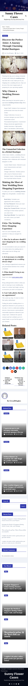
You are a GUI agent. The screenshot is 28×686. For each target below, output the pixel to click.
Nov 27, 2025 (19, 491)
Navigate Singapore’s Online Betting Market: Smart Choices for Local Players (12, 588)
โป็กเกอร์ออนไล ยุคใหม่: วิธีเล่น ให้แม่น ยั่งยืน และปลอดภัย (14, 634)
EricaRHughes (10, 53)
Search (5, 501)
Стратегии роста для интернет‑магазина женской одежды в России (13, 430)
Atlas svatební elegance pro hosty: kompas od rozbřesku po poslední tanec (14, 487)
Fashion (5, 35)
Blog (6, 571)
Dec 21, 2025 (19, 434)
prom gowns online (17, 277)
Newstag (20, 668)
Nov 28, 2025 (19, 462)
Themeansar (4, 671)
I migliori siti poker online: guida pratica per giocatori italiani (13, 658)
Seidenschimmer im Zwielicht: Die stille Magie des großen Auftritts (13, 459)
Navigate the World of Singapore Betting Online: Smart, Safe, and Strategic (13, 611)
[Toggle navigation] (2, 16)
